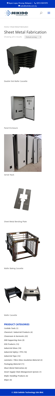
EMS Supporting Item (13, 340)
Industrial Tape (10, 356)
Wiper (6, 380)
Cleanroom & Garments (14, 336)
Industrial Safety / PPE (13, 352)
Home (6, 27)
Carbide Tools (9, 328)
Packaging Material (12, 364)
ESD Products (9, 344)
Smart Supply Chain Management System (21, 372)
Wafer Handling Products (14, 376)
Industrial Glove (10, 348)
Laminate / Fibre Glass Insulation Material (22, 360)
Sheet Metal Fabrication (14, 368)
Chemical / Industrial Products (17, 332)
